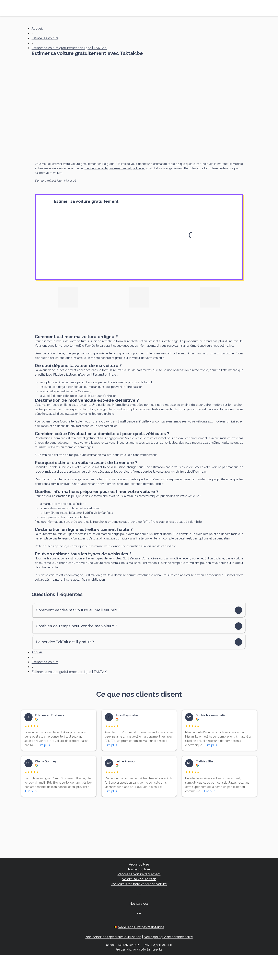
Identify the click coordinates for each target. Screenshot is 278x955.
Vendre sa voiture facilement (139, 874)
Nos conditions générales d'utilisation (113, 937)
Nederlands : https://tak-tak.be (141, 927)
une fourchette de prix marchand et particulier (114, 168)
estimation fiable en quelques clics (176, 163)
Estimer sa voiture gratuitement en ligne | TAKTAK (69, 48)
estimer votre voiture (66, 163)
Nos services (139, 903)
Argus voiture (139, 864)
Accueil (37, 28)
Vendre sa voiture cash (139, 879)
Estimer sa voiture (45, 38)
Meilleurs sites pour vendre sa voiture (139, 884)
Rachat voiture (139, 869)
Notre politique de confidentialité (168, 937)
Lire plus (44, 745)
